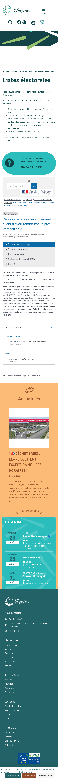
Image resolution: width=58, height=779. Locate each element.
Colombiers (10, 732)
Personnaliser (45, 775)
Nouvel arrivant (11, 645)
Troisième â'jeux (33, 557)
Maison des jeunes (13, 710)
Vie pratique (16, 71)
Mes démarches (30, 71)
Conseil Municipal (34, 576)
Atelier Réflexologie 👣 (37, 536)
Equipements (11, 692)
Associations (10, 688)
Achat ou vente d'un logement (22, 359)
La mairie (9, 737)
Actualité (9, 745)
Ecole (7, 714)
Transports (10, 657)
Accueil (6, 71)
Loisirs (7, 718)
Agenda (8, 680)
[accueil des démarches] (29, 180)
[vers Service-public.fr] (36, 192)
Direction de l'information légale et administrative (22, 376)
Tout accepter (13, 775)
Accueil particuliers (12, 199)
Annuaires (9, 666)
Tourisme (9, 684)
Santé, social (10, 661)
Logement (27, 199)
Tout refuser (29, 775)
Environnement (11, 653)
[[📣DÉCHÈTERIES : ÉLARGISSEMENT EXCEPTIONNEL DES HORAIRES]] (29, 428)
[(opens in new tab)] (42, 22)
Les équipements (13, 741)
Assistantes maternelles (15, 706)
